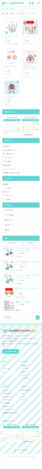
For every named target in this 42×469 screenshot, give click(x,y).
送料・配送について (8, 154)
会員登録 (5, 184)
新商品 (7, 230)
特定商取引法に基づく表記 (10, 173)
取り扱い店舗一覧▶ (10, 351)
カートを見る (6, 188)
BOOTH (23, 400)
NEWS (30, 243)
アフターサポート (8, 158)
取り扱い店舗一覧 (26, 390)
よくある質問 (6, 161)
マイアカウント (7, 196)
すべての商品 (9, 215)
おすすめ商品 (9, 210)
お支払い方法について (9, 150)
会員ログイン (6, 192)
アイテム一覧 (6, 368)
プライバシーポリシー (9, 169)
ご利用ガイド (6, 146)
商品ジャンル (9, 220)
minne (22, 393)
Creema (23, 397)
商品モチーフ (9, 225)
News (3, 372)
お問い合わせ (6, 165)
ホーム (4, 365)
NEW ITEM (11, 243)
